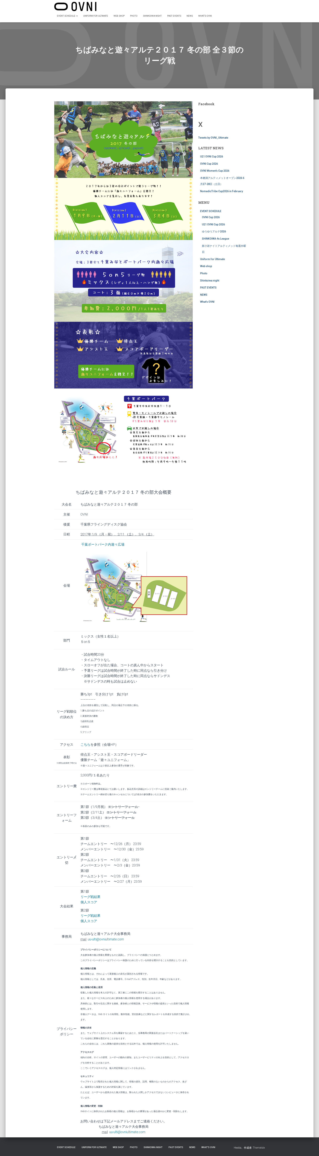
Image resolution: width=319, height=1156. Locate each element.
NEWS (190, 16)
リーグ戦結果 (90, 916)
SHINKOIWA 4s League (215, 238)
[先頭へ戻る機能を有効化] (311, 1148)
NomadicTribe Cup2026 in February (221, 191)
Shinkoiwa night (152, 16)
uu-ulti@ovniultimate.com (106, 939)
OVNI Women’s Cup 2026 (214, 170)
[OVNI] (75, 6)
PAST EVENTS (174, 16)
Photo (134, 16)
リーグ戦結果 (90, 897)
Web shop (119, 16)
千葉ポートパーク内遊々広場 (102, 544)
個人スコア (88, 902)
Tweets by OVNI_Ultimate (213, 137)
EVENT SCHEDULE (66, 16)
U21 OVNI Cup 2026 (211, 156)
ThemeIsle (259, 1147)
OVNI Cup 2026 (209, 163)
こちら (85, 744)
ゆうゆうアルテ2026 (214, 231)
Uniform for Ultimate (95, 16)
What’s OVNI (205, 16)
